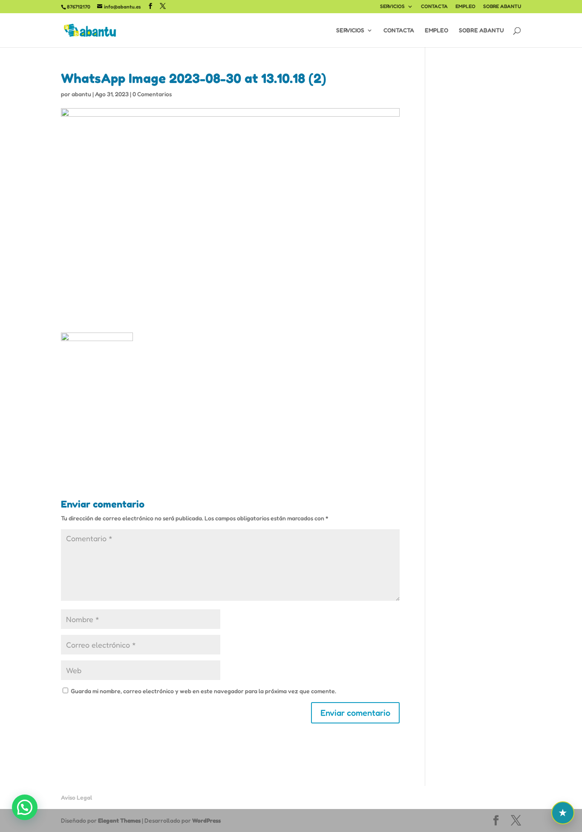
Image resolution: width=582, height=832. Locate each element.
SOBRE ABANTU (502, 6)
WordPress (206, 820)
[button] (24, 807)
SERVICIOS (392, 6)
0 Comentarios (152, 94)
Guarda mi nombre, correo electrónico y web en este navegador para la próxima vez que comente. (203, 690)
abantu (81, 94)
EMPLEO (465, 6)
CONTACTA (434, 6)
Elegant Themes (119, 820)
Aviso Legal (76, 797)
